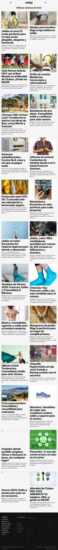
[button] (10, 2)
